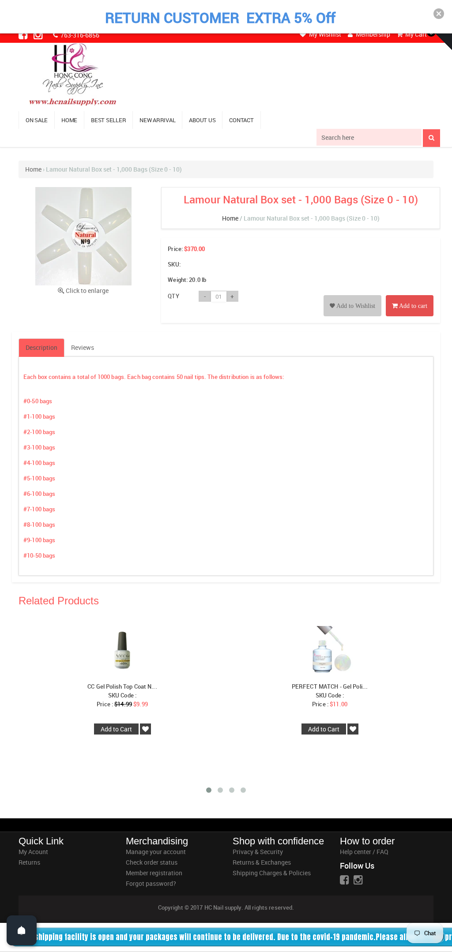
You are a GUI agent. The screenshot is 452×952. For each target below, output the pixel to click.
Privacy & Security (258, 851)
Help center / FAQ (364, 851)
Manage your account (156, 851)
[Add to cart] (409, 296)
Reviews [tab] (82, 347)
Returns (29, 862)
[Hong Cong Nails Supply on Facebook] (24, 34)
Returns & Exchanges (262, 862)
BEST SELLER (108, 120)
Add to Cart (116, 729)
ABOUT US (202, 120)
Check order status (151, 862)
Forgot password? (151, 883)
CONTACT (241, 120)
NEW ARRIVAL (157, 120)
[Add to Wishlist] (352, 296)
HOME (69, 120)
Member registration (154, 873)
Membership (372, 34)
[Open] (22, 930)
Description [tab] (41, 347)
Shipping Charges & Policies (272, 873)
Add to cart (412, 306)
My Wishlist (324, 34)
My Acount (33, 851)
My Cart (415, 34)
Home (33, 169)
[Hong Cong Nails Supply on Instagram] (39, 34)
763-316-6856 (79, 35)
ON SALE (37, 120)
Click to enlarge (87, 290)
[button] (438, 13)
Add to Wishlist (355, 306)
